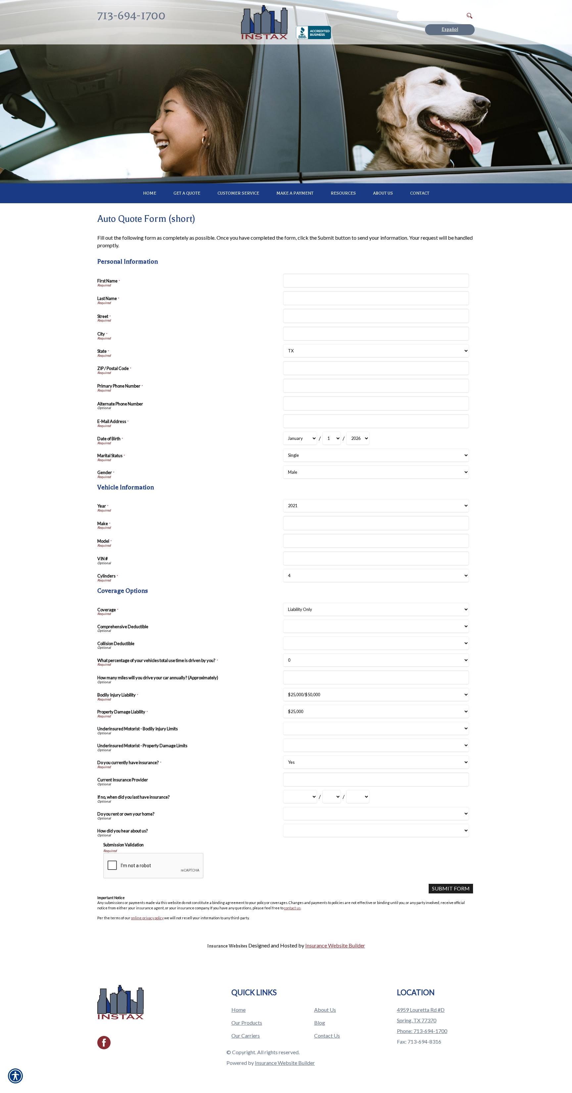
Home (238, 1009)
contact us (292, 908)
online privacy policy (147, 918)
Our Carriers (245, 1035)
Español (450, 29)
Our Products (246, 1022)
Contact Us (327, 1035)
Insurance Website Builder (335, 945)
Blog (319, 1022)
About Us (325, 1009)
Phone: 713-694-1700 (422, 1031)
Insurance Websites (227, 946)
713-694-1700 (131, 15)
